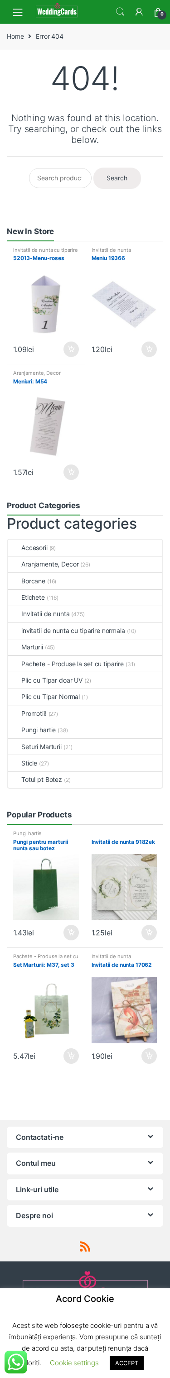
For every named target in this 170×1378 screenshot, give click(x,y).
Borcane (33, 581)
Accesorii (34, 547)
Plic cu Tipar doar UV (52, 680)
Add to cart (71, 349)
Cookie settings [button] (74, 1362)
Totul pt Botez (41, 779)
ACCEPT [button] (126, 1363)
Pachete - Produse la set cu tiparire (72, 664)
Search (120, 12)
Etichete (33, 597)
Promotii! (34, 713)
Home (15, 36)
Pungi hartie (38, 730)
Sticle (29, 763)
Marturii (32, 647)
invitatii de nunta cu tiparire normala (45, 253)
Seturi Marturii (41, 746)
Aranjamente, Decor (36, 373)
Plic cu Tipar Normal (50, 696)
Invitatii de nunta (111, 250)
